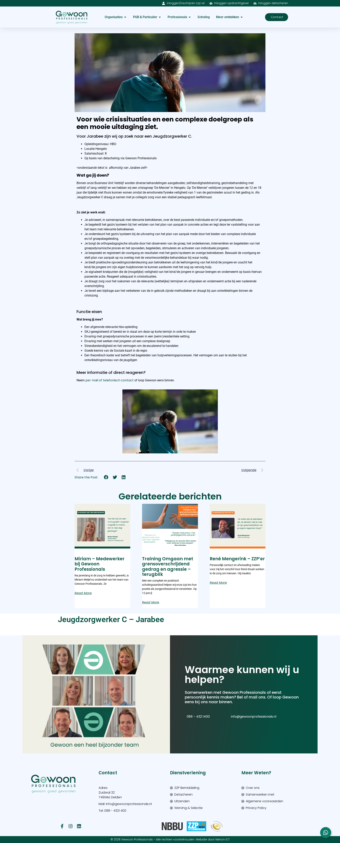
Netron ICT (222, 839)
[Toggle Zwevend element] (325, 832)
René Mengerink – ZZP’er (237, 559)
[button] (106, 477)
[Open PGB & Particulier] (159, 17)
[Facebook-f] (62, 826)
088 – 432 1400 (198, 716)
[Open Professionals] (189, 17)
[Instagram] (70, 826)
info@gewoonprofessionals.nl (253, 716)
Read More (83, 593)
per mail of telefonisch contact (109, 380)
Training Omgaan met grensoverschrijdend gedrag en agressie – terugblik (167, 566)
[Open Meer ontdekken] (241, 17)
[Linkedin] (79, 826)
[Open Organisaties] (125, 17)
